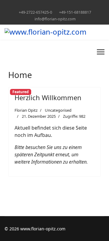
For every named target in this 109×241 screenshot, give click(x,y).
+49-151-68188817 (75, 12)
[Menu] (100, 52)
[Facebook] (40, 5)
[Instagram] (59, 5)
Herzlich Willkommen (48, 97)
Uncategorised (58, 110)
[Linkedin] (49, 5)
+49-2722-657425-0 (35, 12)
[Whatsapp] (68, 5)
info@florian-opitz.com (55, 19)
